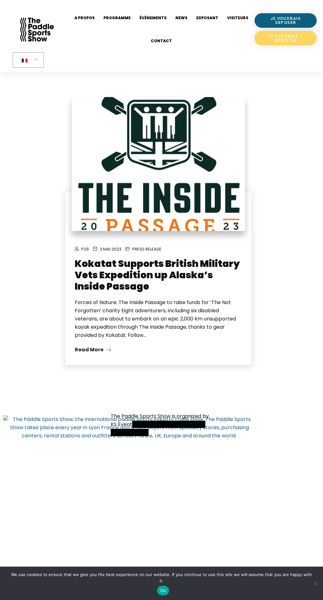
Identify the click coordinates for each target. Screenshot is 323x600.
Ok (163, 590)
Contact (161, 40)
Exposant (207, 17)
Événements (153, 17)
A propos (84, 17)
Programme (117, 17)
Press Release (147, 249)
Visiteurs (237, 17)
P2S (85, 249)
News (181, 17)
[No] (315, 583)
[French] (27, 60)
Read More (89, 349)
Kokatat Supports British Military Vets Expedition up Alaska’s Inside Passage (157, 275)
